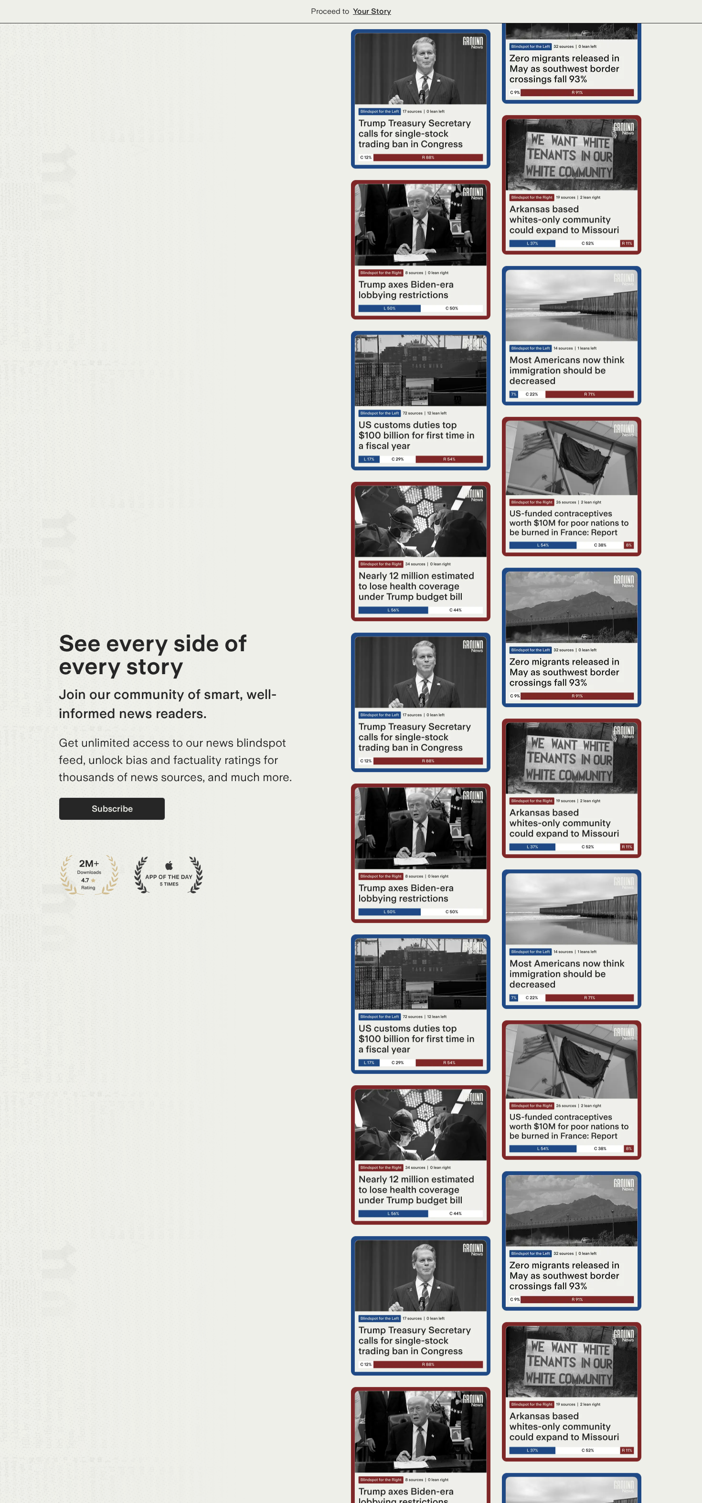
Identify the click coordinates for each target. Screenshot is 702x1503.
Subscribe (112, 809)
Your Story (372, 11)
